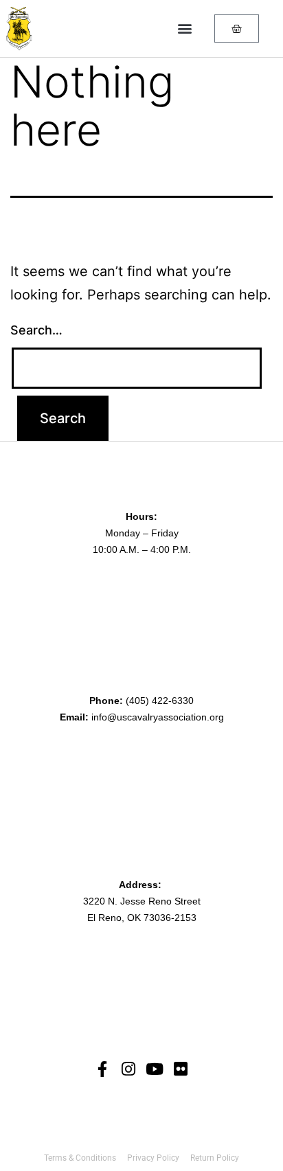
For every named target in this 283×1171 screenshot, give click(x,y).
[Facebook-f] (103, 1069)
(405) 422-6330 (160, 700)
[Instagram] (129, 1069)
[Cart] (236, 28)
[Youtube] (155, 1069)
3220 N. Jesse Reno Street (142, 901)
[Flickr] (181, 1069)
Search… (36, 330)
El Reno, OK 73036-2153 (141, 917)
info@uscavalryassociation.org (157, 717)
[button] (184, 28)
